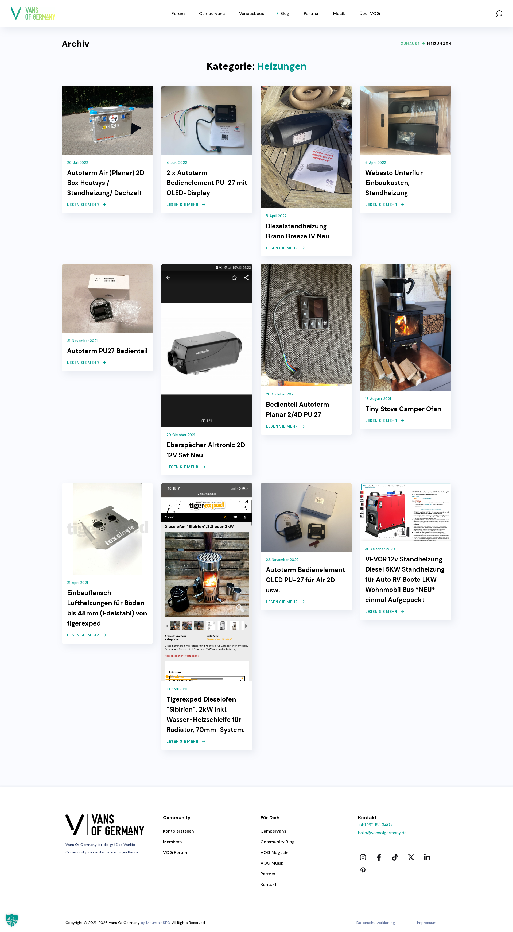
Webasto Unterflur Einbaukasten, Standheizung (394, 183)
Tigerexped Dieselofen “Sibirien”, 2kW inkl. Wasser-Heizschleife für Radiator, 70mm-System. (205, 714)
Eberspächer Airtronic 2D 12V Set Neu (205, 450)
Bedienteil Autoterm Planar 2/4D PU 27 (297, 409)
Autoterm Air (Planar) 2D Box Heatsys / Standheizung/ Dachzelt (105, 183)
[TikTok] (395, 857)
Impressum (427, 922)
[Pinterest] (363, 870)
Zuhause (410, 43)
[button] (499, 13)
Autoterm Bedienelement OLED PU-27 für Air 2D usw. (305, 580)
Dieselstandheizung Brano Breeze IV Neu (297, 231)
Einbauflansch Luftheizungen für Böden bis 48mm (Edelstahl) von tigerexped (107, 608)
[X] (411, 857)
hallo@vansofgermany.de (382, 832)
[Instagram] (363, 857)
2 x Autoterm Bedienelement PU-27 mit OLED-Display (206, 183)
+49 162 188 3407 (375, 824)
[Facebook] (379, 857)
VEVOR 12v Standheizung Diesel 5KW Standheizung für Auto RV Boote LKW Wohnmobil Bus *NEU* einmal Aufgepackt (405, 579)
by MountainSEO (155, 922)
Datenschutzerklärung (375, 922)
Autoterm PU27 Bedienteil (107, 351)
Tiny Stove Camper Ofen (403, 409)
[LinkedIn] (427, 857)
